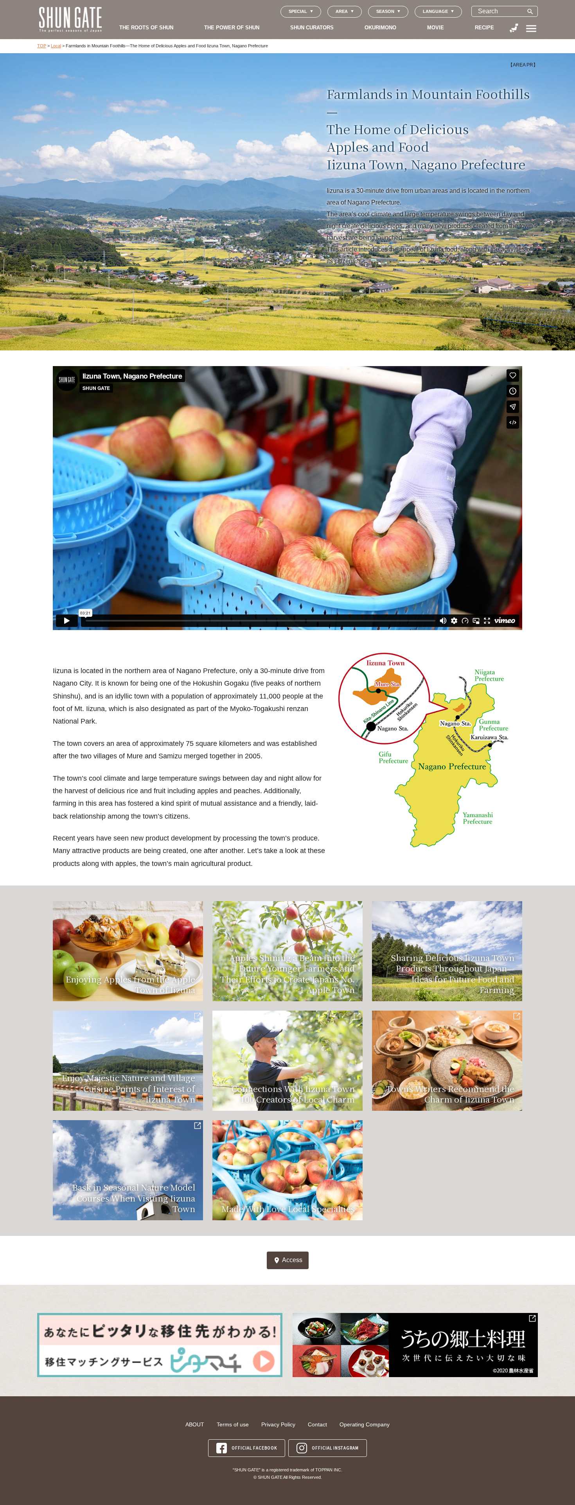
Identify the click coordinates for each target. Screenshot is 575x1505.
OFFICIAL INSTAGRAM (335, 1448)
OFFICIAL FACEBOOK (254, 1448)
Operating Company (365, 1424)
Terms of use (233, 1424)
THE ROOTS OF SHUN (146, 28)
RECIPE (484, 28)
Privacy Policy (278, 1424)
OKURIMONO (380, 28)
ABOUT (194, 1424)
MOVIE (435, 28)
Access (287, 1260)
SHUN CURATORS (312, 28)
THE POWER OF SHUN (231, 28)
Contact (317, 1424)
